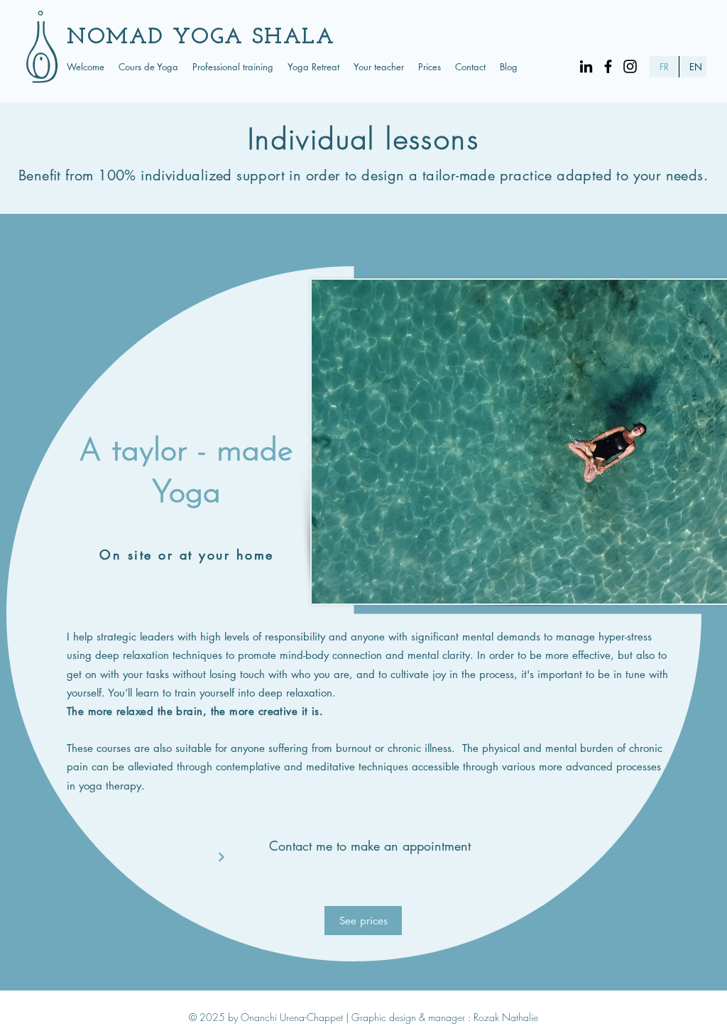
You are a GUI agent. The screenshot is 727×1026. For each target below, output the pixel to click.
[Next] (221, 857)
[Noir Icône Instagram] (630, 66)
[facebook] (608, 66)
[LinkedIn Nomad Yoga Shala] (586, 66)
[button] (148, 66)
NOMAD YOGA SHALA (201, 37)
